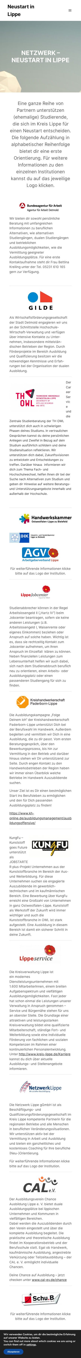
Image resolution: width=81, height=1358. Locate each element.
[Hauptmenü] (70, 10)
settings (31, 1344)
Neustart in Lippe (21, 10)
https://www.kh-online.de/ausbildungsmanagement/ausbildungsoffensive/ (40, 818)
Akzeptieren (13, 1351)
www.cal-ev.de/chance (49, 1280)
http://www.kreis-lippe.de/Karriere (44, 1054)
